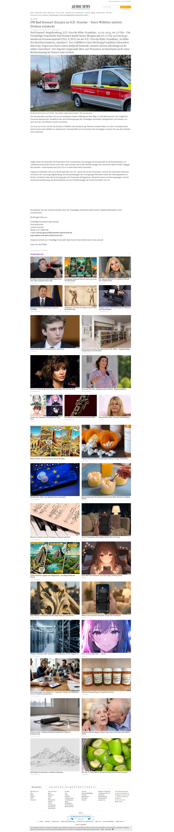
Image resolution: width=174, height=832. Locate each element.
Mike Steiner (120, 821)
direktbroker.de (102, 798)
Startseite (45, 15)
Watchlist (84, 795)
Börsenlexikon (37, 787)
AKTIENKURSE (38, 13)
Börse (49, 793)
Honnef (35, 19)
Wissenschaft (51, 800)
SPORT (62, 13)
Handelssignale (69, 800)
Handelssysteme (69, 798)
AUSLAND (87, 13)
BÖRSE (45, 13)
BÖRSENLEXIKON (116, 1)
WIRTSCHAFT (51, 13)
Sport (49, 798)
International (51, 806)
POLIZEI (93, 13)
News (41, 821)
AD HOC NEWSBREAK (87, 793)
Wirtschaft (51, 795)
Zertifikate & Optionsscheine (69, 804)
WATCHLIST (128, 1)
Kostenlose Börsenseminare (102, 795)
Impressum (55, 821)
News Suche (124, 7)
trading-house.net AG (104, 793)
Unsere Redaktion (108, 821)
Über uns (98, 821)
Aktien (66, 801)
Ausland (50, 801)
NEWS (32, 13)
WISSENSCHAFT (79, 13)
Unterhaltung (51, 805)
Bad (31, 19)
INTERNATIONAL (100, 13)
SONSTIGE (109, 13)
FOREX (66, 795)
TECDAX (32, 796)
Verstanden (108, 829)
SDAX (31, 798)
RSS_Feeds (84, 798)
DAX (31, 793)
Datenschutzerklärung (67, 821)
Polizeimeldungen (53, 15)
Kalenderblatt (51, 808)
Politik (49, 796)
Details (102, 829)
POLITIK (57, 13)
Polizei (49, 803)
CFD (66, 793)
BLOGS (110, 1)
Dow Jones (33, 800)
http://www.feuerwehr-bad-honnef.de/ (46, 235)
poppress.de (101, 800)
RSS (123, 1)
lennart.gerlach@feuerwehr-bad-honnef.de (54, 232)
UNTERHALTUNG (69, 13)
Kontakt (84, 800)
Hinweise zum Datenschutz (85, 821)
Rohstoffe (67, 796)
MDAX (32, 795)
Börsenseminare (69, 806)
